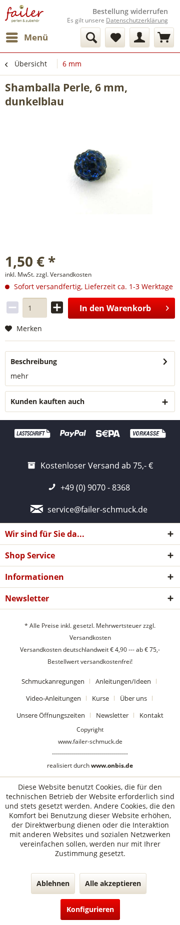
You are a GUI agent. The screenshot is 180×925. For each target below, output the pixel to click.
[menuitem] (26, 37)
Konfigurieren (90, 909)
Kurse (100, 698)
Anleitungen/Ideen (123, 681)
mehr (19, 376)
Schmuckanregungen (53, 681)
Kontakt (152, 715)
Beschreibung (33, 361)
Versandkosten (90, 637)
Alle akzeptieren (113, 883)
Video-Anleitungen (53, 698)
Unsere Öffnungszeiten (50, 715)
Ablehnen (53, 883)
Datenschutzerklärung (137, 20)
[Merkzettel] (115, 37)
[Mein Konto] (140, 37)
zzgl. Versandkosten (64, 274)
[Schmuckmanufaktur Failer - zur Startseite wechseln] (24, 13)
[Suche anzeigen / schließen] (90, 37)
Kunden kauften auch (47, 401)
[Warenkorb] (164, 37)
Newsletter (112, 715)
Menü (36, 37)
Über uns (133, 698)
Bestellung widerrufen (130, 11)
